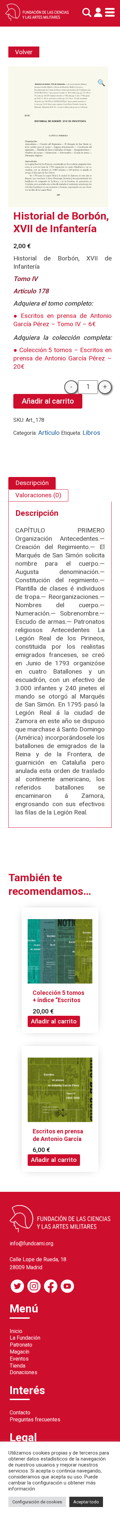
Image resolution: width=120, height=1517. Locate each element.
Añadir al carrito (48, 401)
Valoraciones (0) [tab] (38, 495)
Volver (24, 52)
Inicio (16, 1331)
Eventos (19, 1359)
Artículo (49, 432)
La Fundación (25, 1338)
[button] (101, 83)
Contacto (20, 1412)
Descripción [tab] (32, 483)
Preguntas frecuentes (35, 1419)
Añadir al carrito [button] (54, 1021)
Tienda (17, 1366)
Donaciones (23, 1372)
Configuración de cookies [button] (37, 1501)
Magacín (19, 1352)
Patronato (21, 1345)
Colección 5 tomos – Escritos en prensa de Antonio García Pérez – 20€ (62, 358)
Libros (91, 432)
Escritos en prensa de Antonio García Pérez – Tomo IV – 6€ (62, 320)
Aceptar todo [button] (86, 1501)
